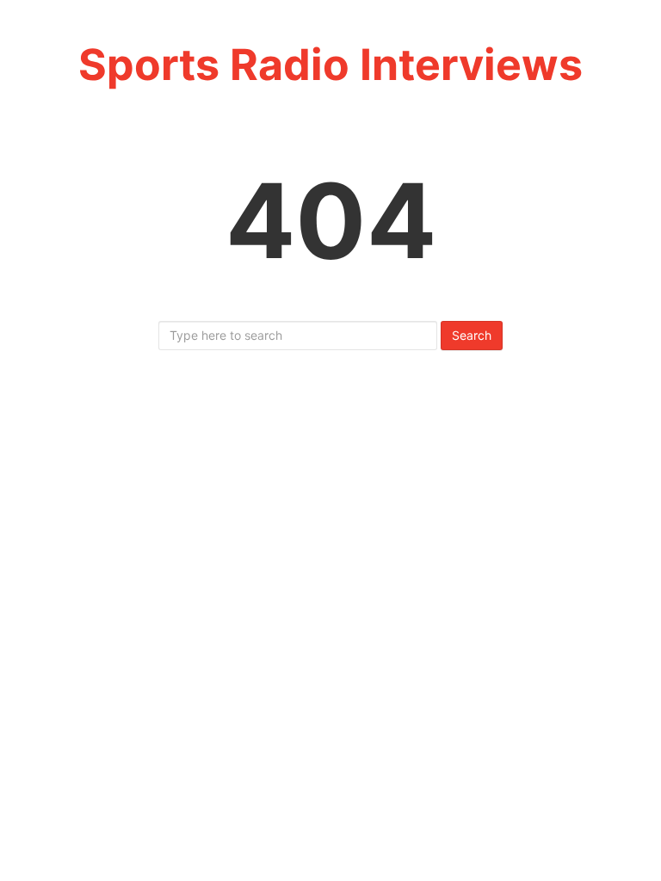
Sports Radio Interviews (330, 64)
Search (471, 335)
